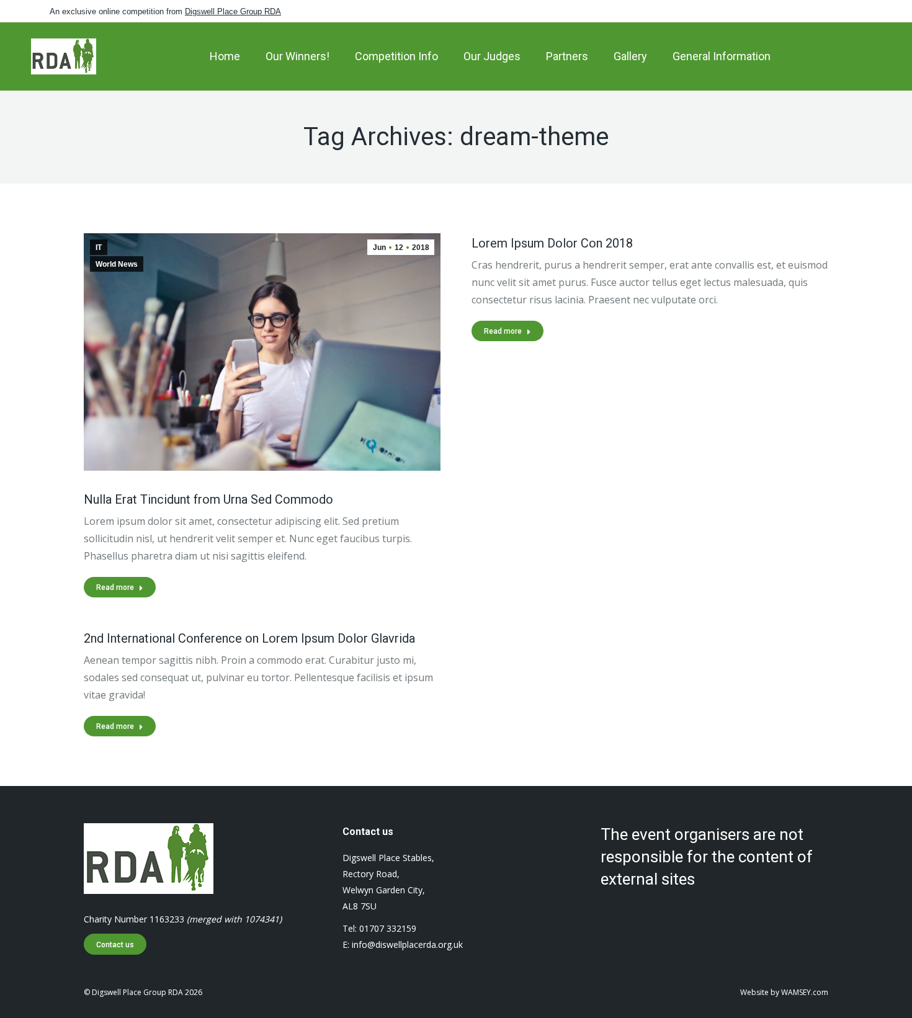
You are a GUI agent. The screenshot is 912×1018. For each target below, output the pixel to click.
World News (117, 264)
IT (99, 247)
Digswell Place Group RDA (233, 11)
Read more (115, 587)
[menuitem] (225, 56)
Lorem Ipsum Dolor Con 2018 (552, 243)
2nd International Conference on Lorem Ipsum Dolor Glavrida (249, 638)
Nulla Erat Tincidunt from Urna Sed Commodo (208, 499)
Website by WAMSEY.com (784, 992)
